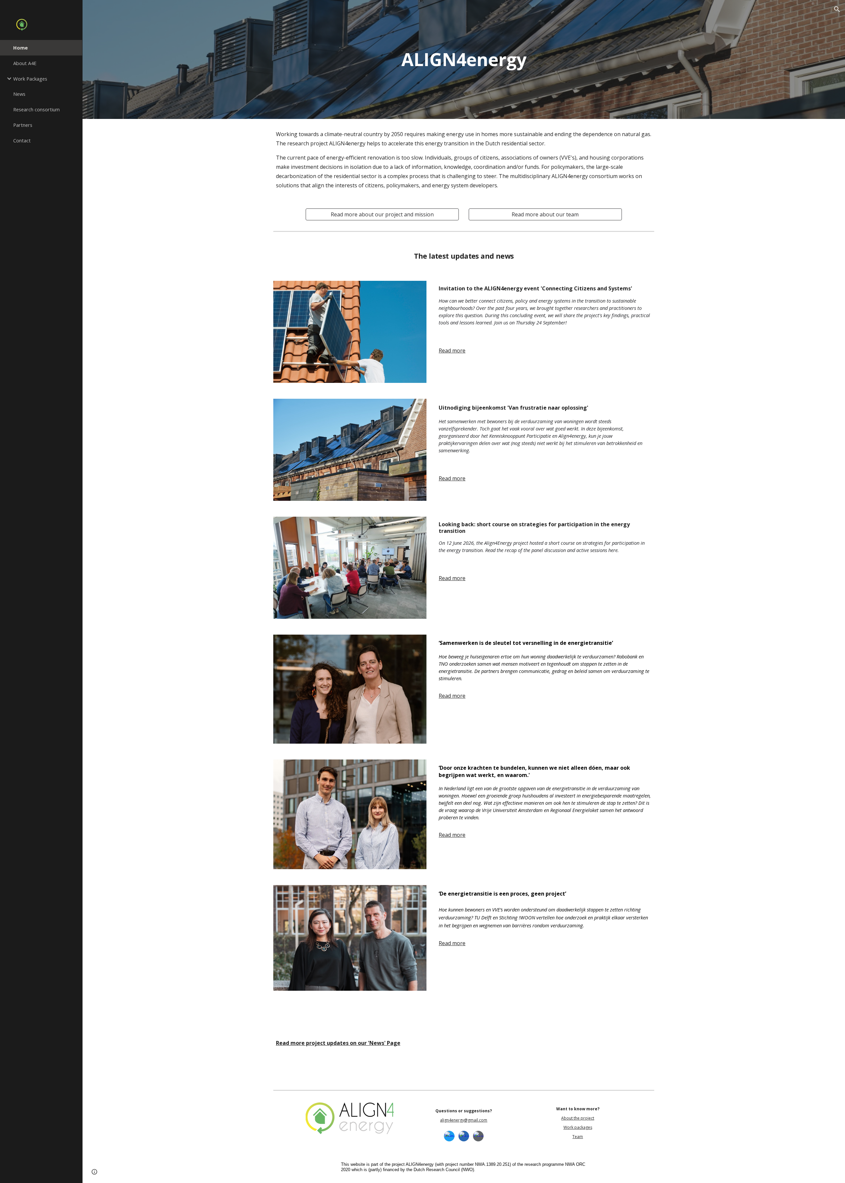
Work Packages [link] (30, 78)
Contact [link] (22, 140)
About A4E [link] (25, 63)
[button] (837, 9)
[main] (463, 59)
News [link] (19, 94)
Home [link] (20, 47)
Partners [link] (22, 125)
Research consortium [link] (36, 109)
